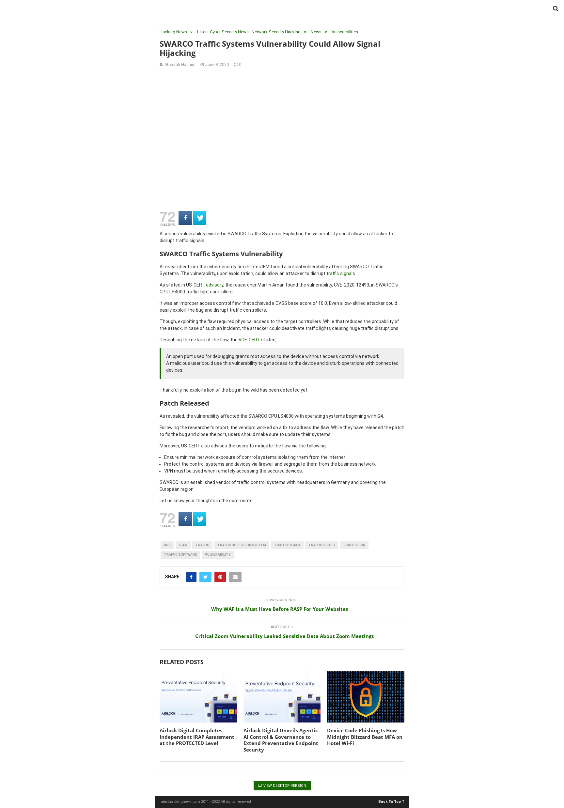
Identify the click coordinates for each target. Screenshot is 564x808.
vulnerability (217, 554)
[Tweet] (199, 218)
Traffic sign (354, 545)
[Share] (185, 218)
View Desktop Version (284, 786)
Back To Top (389, 801)
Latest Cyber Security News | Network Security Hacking (249, 31)
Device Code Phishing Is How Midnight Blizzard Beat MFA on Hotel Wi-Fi (364, 736)
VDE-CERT (249, 339)
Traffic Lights (321, 545)
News (316, 31)
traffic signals (340, 273)
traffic (202, 545)
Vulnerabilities (345, 31)
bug (167, 545)
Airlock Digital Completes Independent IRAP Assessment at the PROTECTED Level (197, 736)
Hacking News (173, 31)
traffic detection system (241, 545)
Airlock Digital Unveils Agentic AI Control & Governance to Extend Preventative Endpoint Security (280, 740)
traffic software (180, 554)
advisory (214, 284)
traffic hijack (287, 545)
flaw (183, 545)
